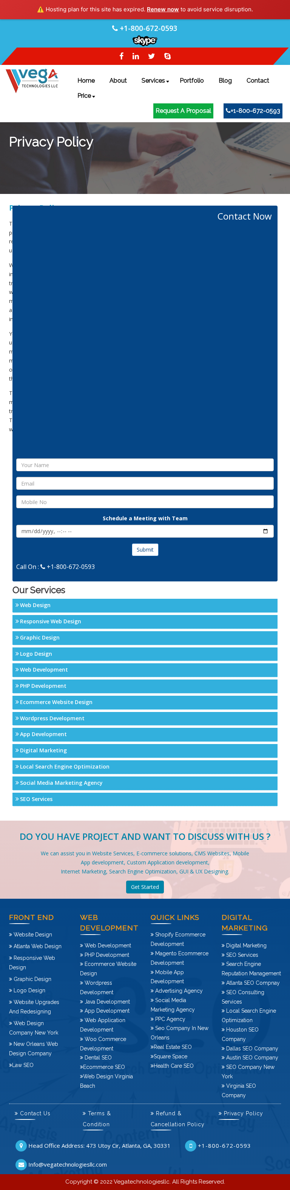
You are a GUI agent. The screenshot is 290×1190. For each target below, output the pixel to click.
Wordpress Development (52, 718)
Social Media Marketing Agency (61, 782)
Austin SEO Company (251, 1058)
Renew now (163, 9)
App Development (43, 734)
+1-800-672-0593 (148, 28)
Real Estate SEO (173, 1047)
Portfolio (192, 80)
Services (153, 80)
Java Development (106, 1002)
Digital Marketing (43, 750)
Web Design (35, 605)
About (118, 80)
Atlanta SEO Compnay (252, 983)
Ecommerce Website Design (56, 702)
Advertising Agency (178, 991)
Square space (170, 1056)
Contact (258, 80)
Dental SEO (97, 1058)
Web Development (44, 669)
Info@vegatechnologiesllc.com (67, 1164)
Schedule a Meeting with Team (145, 518)
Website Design (32, 935)
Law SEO (23, 1065)
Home (86, 80)
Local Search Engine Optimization (65, 766)
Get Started (145, 886)
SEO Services (36, 799)
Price (84, 95)
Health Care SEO (174, 1066)
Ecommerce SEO (104, 1067)
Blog (225, 80)
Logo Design (36, 653)
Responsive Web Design (50, 621)
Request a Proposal (183, 110)
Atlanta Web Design (37, 946)
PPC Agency (169, 1019)
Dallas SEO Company (251, 1048)
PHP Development (43, 685)
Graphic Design (40, 637)
